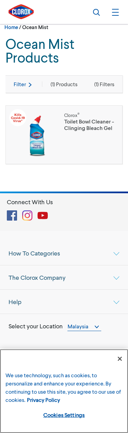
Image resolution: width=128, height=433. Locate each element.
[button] (114, 12)
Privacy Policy (43, 399)
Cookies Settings (64, 414)
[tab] (64, 253)
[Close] (119, 358)
